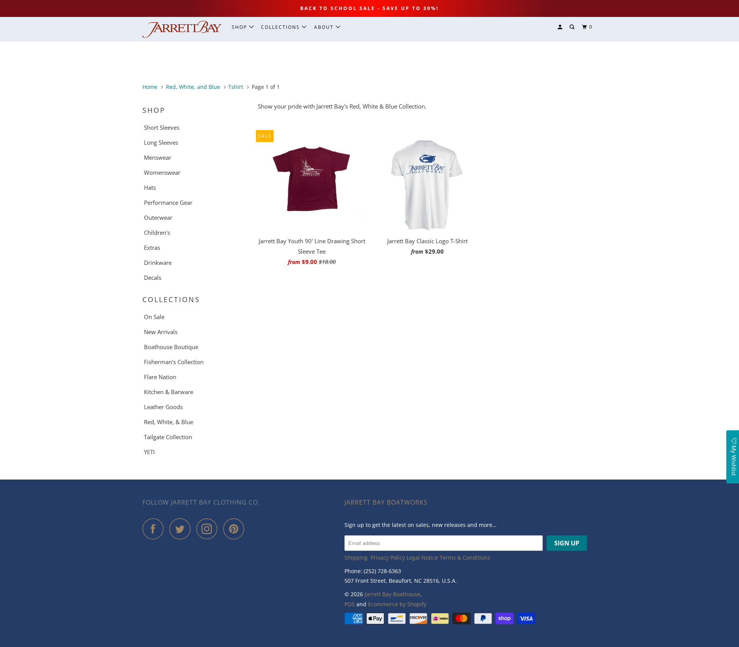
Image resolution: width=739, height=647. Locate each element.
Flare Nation (160, 377)
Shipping (356, 557)
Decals (152, 277)
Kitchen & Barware (168, 392)
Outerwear (158, 217)
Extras (152, 247)
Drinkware (158, 262)
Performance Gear (168, 202)
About (325, 27)
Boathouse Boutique (171, 347)
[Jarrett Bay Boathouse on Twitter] (182, 528)
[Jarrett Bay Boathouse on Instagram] (209, 528)
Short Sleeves (161, 127)
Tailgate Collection (168, 437)
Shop (240, 27)
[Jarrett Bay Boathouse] (181, 29)
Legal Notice (422, 557)
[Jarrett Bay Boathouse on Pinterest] (235, 528)
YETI (149, 452)
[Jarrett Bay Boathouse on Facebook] (155, 528)
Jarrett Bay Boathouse (392, 594)
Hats (150, 187)
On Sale (154, 317)
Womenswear (162, 172)
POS (349, 604)
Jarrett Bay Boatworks (386, 502)
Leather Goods (163, 407)
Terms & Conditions (465, 557)
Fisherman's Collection (174, 362)
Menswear (157, 157)
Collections (281, 27)
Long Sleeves (161, 142)
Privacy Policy (388, 557)
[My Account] (560, 27)
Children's (157, 232)
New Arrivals (160, 332)
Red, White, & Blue (168, 422)
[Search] (572, 27)
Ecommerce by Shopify (397, 604)
